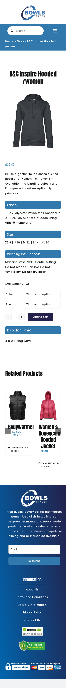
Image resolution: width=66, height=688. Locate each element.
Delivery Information (32, 605)
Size (8, 304)
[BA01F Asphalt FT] (33, 120)
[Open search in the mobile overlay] (25, 30)
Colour (9, 294)
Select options (14, 449)
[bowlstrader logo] (33, 5)
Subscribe (34, 561)
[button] (8, 431)
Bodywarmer (21, 427)
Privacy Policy (32, 612)
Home (9, 41)
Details (23, 447)
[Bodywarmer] (17, 405)
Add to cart (40, 317)
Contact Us (32, 620)
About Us (32, 589)
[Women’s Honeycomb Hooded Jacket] (48, 405)
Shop (20, 41)
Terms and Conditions (32, 597)
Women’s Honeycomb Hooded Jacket (51, 436)
